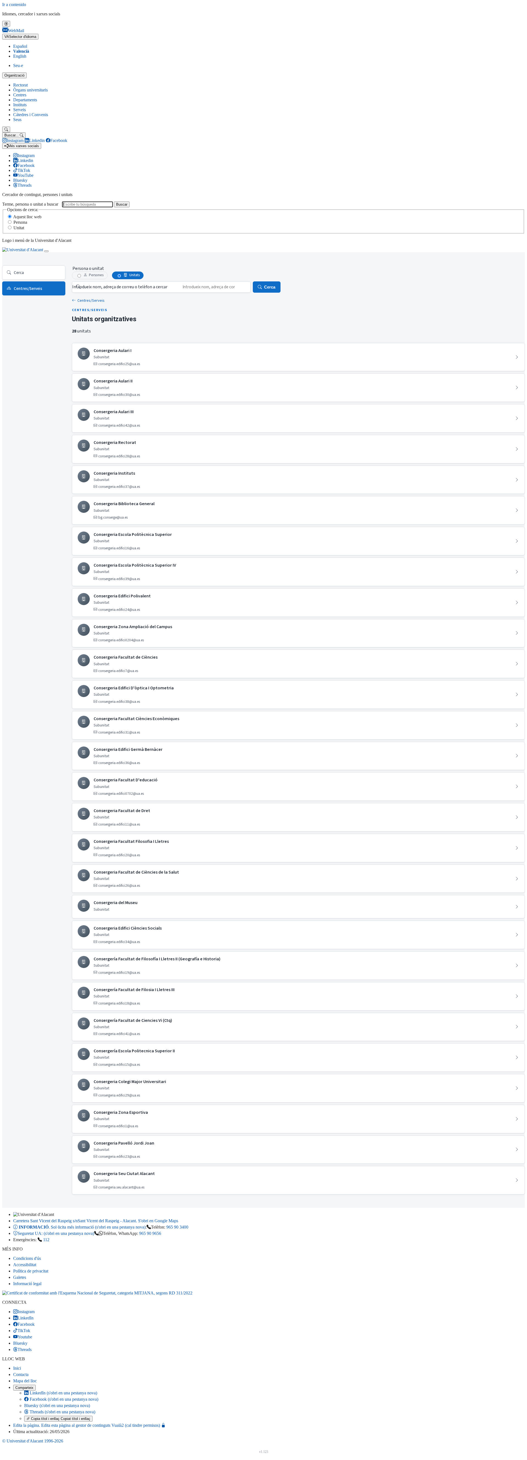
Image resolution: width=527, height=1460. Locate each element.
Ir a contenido (14, 4)
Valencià (21, 51)
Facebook (63, 1399)
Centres (19, 95)
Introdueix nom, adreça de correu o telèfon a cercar (119, 287)
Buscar (121, 204)
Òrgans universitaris (30, 90)
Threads (62, 1411)
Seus (17, 119)
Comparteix (24, 1388)
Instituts (20, 104)
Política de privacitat (30, 1271)
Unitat (18, 227)
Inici (17, 1368)
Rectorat (20, 85)
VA (20, 37)
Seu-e (18, 65)
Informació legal (27, 1283)
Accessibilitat (24, 1264)
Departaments (25, 99)
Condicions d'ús (27, 1258)
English (19, 56)
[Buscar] (6, 129)
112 (46, 1239)
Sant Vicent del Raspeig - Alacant (95, 1220)
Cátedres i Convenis (30, 114)
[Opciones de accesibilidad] (6, 24)
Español (20, 46)
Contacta (21, 1374)
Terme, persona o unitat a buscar (30, 204)
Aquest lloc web (27, 216)
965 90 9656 (150, 1233)
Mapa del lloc (25, 1380)
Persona (20, 222)
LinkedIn (63, 1393)
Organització (14, 75)
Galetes (19, 1277)
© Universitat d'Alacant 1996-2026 (32, 1441)
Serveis (19, 109)
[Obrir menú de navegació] (46, 251)
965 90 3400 (177, 1227)
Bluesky (57, 1405)
